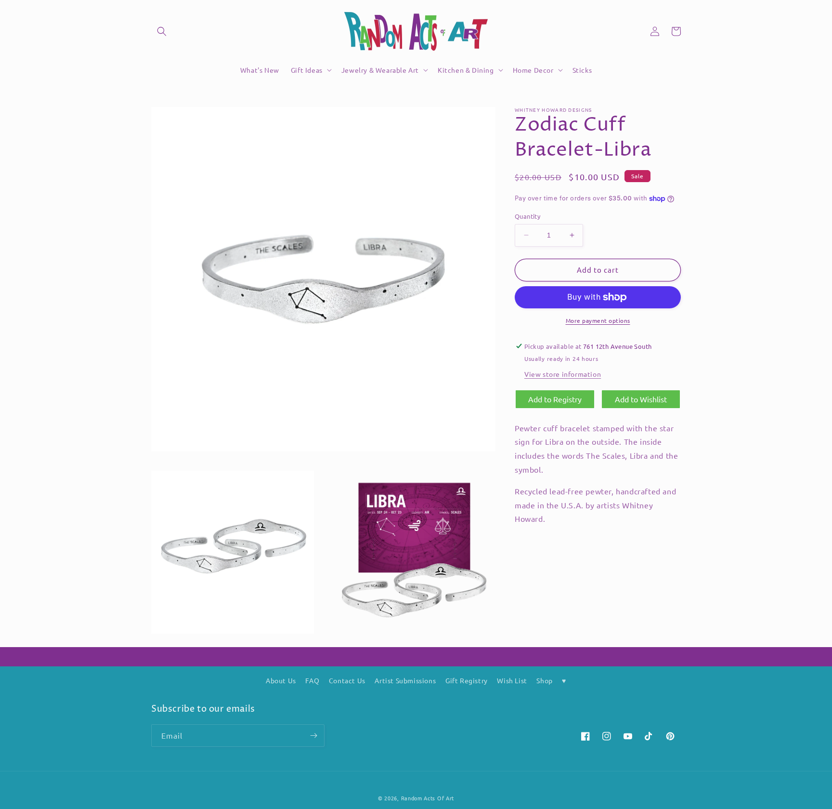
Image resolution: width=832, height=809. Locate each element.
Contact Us (347, 680)
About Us (281, 680)
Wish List (512, 680)
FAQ (312, 680)
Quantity (527, 216)
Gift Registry (466, 680)
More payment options (598, 320)
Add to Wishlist (641, 399)
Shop (544, 680)
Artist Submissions (405, 680)
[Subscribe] (313, 735)
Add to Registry (555, 399)
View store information (562, 374)
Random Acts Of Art (428, 798)
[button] (161, 31)
